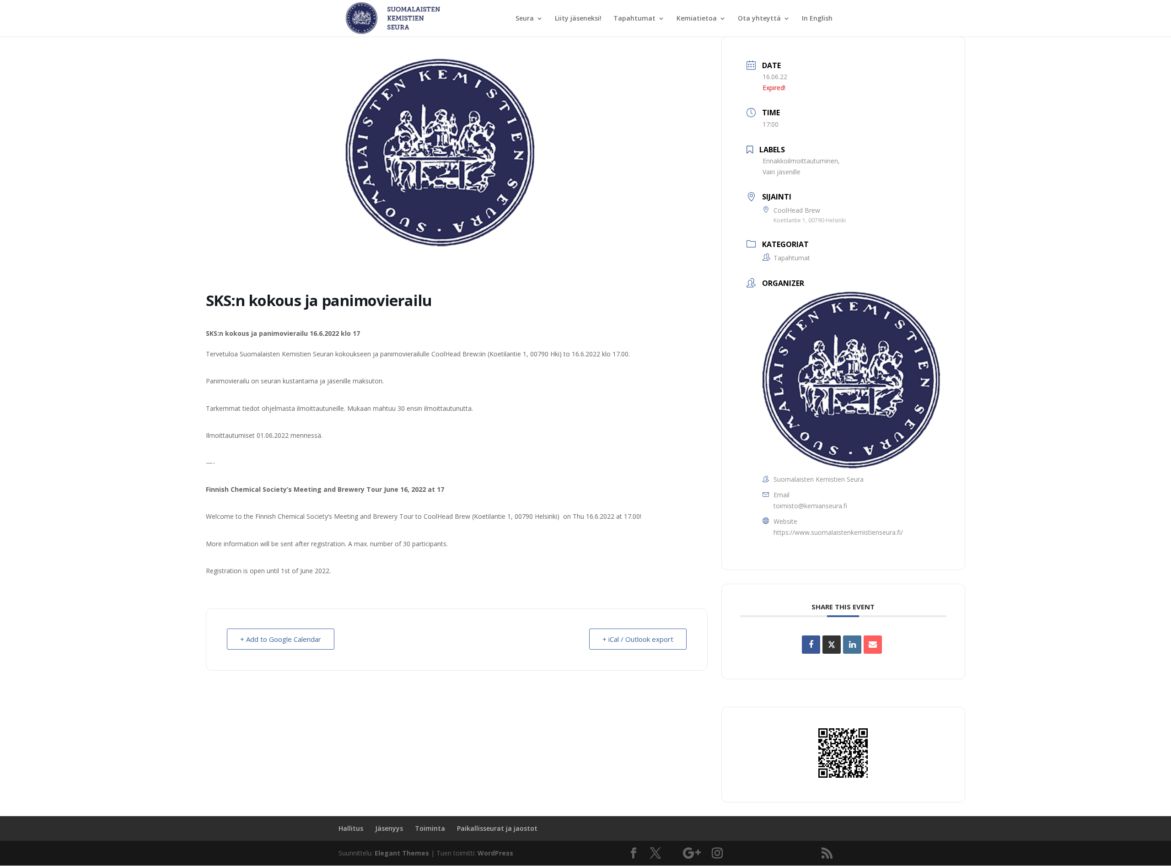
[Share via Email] (873, 644)
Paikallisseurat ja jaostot (497, 828)
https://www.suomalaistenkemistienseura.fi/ (838, 532)
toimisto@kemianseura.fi (810, 505)
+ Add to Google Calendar (280, 639)
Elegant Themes (402, 853)
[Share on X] (831, 644)
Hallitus (350, 828)
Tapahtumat (634, 18)
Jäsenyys (389, 828)
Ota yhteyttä (759, 18)
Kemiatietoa (697, 18)
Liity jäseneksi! (578, 18)
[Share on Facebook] (811, 644)
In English (817, 18)
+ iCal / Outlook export (637, 639)
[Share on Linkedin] (852, 644)
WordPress (495, 853)
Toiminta (430, 828)
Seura (525, 18)
